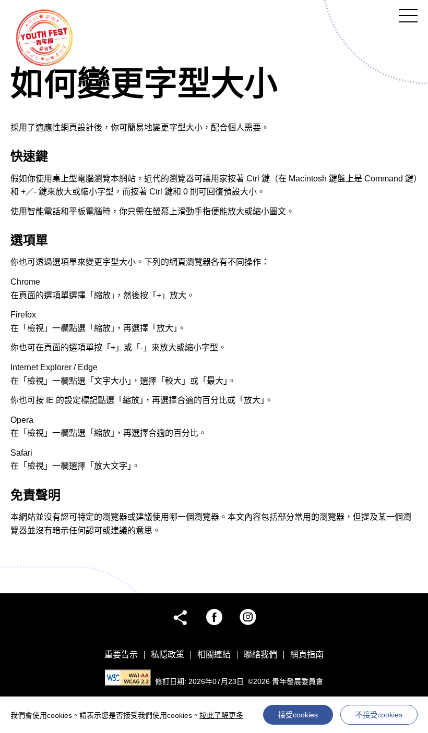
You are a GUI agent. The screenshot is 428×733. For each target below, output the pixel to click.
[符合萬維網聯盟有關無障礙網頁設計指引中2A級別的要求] (128, 677)
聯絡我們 (260, 654)
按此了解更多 (221, 715)
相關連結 (214, 654)
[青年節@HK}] (44, 37)
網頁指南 (307, 654)
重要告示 (121, 654)
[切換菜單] (408, 15)
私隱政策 (167, 654)
